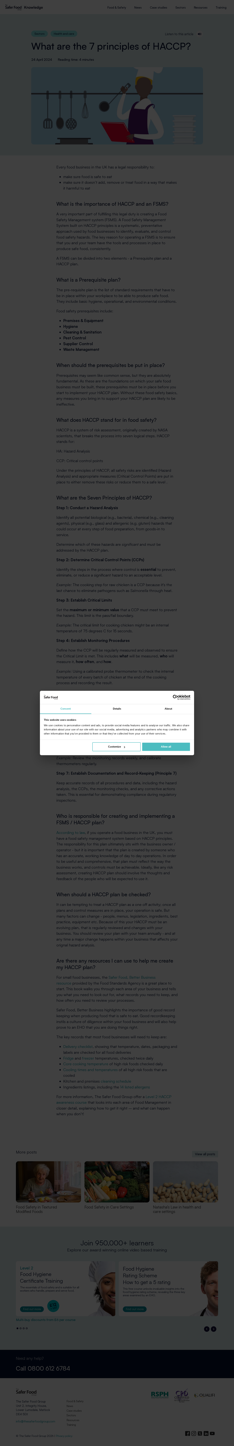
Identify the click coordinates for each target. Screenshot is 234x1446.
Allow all (166, 746)
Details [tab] (117, 708)
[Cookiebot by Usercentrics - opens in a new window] (175, 697)
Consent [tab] (65, 708)
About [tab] (168, 708)
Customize (114, 746)
